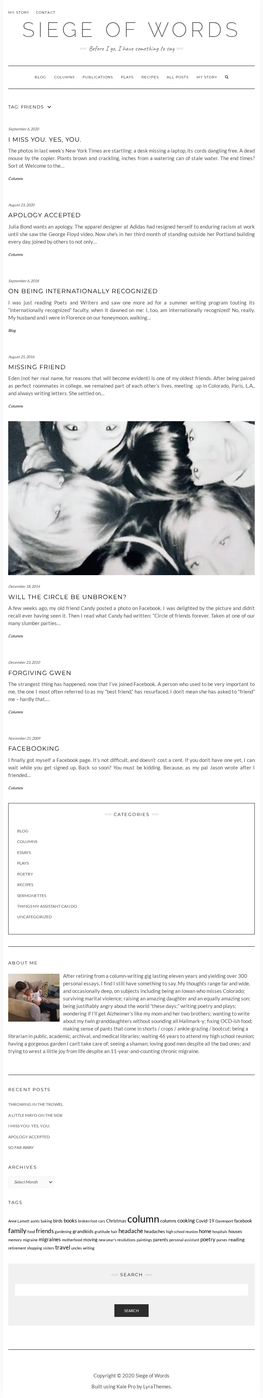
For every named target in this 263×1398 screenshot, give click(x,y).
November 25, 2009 (24, 738)
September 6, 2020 (23, 129)
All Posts (178, 77)
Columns (64, 77)
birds (58, 1221)
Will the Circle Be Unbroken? (67, 597)
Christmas (116, 1221)
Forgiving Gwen (40, 673)
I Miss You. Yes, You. (45, 139)
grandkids (83, 1231)
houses (235, 1231)
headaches (154, 1231)
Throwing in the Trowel (35, 1104)
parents (160, 1239)
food (31, 1231)
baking (46, 1221)
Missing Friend (37, 367)
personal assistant (184, 1240)
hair (114, 1231)
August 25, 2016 (21, 356)
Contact (45, 12)
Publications (98, 77)
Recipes (150, 77)
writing (89, 1248)
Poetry (25, 874)
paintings (144, 1240)
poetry (207, 1239)
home (205, 1231)
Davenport (224, 1221)
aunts (35, 1221)
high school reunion (182, 1231)
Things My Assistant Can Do (47, 906)
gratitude (102, 1231)
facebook (243, 1221)
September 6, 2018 (23, 281)
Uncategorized (34, 916)
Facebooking (34, 748)
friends (45, 1230)
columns (168, 1221)
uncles (76, 1248)
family (17, 1230)
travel (62, 1247)
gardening (63, 1231)
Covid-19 (205, 1221)
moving (90, 1239)
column (143, 1219)
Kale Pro (126, 1386)
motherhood (72, 1240)
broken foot (87, 1221)
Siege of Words (131, 30)
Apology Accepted (44, 215)
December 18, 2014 (24, 586)
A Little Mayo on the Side (35, 1115)
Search (131, 1310)
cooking (186, 1220)
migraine (30, 1240)
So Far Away (21, 1147)
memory (15, 1240)
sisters (48, 1248)
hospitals (219, 1231)
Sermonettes (31, 895)
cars (101, 1221)
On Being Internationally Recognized (83, 291)
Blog (40, 77)
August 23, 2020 (21, 205)
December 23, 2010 (24, 662)
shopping (34, 1248)
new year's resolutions (117, 1240)
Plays (127, 77)
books (70, 1220)
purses (221, 1240)
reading (236, 1239)
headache (130, 1231)
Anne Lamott (18, 1221)
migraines (50, 1239)
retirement (17, 1248)
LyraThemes (157, 1386)
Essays (24, 852)
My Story (18, 12)
